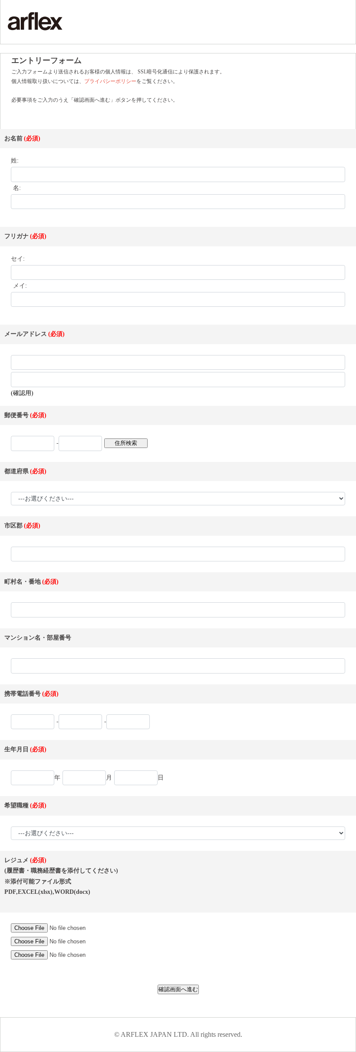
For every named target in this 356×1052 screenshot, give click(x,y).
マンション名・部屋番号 (37, 637)
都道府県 (16, 471)
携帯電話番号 (22, 693)
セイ (17, 259)
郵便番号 (16, 415)
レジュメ (16, 860)
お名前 (13, 138)
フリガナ (16, 236)
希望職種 (16, 805)
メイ (19, 285)
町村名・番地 (22, 581)
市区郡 (13, 525)
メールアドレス (25, 334)
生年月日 (16, 749)
